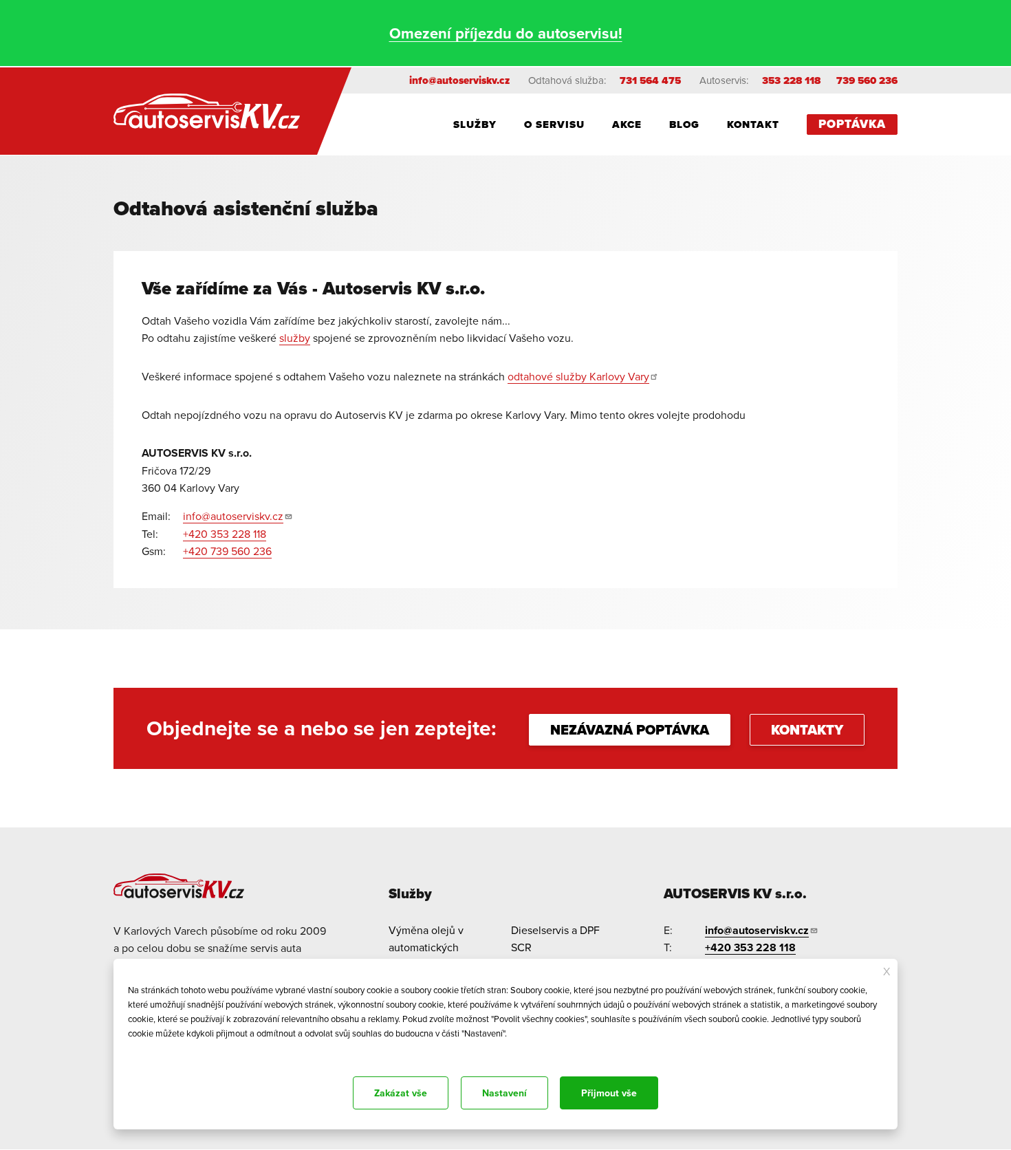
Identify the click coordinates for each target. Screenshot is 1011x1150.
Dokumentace (151, 1051)
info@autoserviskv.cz (459, 80)
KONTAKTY (807, 729)
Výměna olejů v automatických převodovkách (426, 947)
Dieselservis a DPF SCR (555, 938)
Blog (684, 124)
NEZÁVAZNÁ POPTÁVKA (629, 729)
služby (294, 337)
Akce (627, 124)
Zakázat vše (400, 1093)
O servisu (554, 124)
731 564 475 (650, 80)
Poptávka (852, 124)
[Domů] (215, 111)
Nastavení (504, 1093)
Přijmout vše (609, 1093)
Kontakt (753, 124)
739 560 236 (867, 80)
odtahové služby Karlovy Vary (578, 376)
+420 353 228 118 (224, 533)
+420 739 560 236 (227, 550)
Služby (475, 124)
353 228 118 (791, 80)
